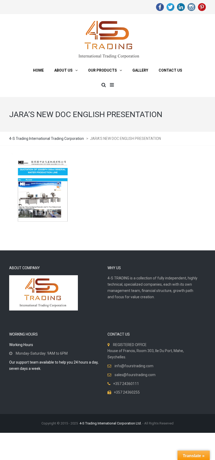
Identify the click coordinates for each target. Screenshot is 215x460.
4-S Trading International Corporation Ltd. (110, 423)
